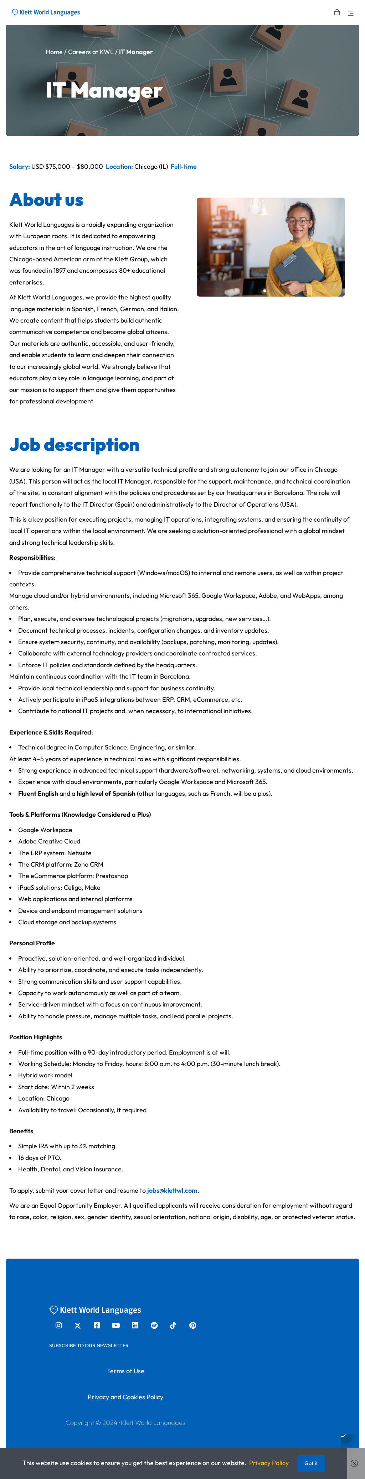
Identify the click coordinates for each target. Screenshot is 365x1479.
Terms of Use (125, 1371)
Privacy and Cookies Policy (125, 1397)
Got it (311, 1463)
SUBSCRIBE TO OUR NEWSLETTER (89, 1345)
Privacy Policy (269, 1463)
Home (54, 52)
